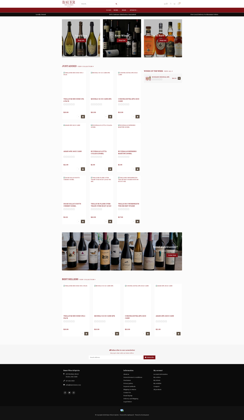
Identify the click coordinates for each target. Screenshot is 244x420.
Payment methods (129, 386)
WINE (116, 10)
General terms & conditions (132, 377)
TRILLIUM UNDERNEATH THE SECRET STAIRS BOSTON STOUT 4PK (128, 206)
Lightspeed (130, 415)
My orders (157, 377)
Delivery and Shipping (130, 398)
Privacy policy (128, 383)
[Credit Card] (122, 410)
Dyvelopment (145, 415)
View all (168, 71)
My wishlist (157, 383)
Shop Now (122, 40)
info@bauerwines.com (73, 385)
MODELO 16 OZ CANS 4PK (101, 99)
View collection (85, 66)
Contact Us (127, 392)
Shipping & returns (129, 389)
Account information (160, 374)
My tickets (156, 380)
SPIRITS (133, 10)
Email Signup (127, 395)
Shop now (81, 40)
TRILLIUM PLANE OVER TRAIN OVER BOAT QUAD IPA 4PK (101, 206)
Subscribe (150, 357)
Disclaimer (127, 380)
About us (126, 374)
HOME (108, 10)
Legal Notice (127, 401)
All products (157, 389)
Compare (156, 386)
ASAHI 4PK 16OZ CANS (72, 151)
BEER (124, 10)
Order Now (172, 255)
